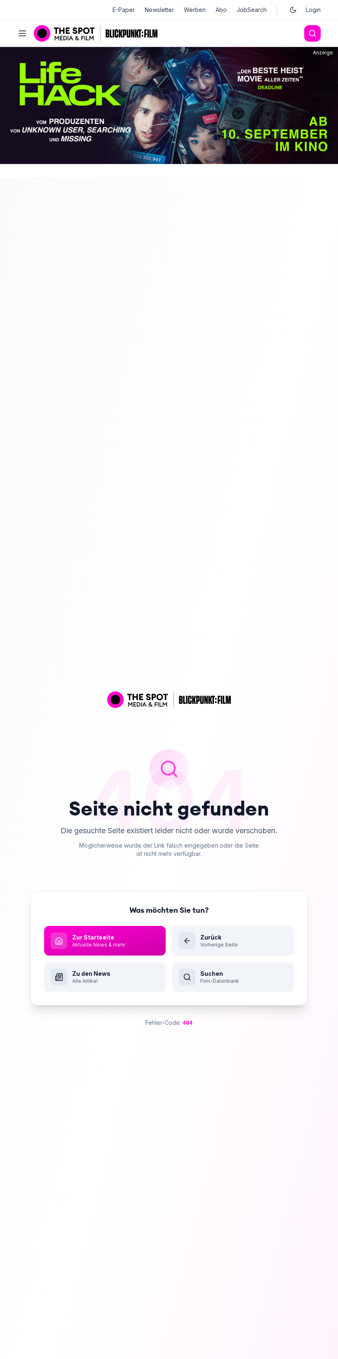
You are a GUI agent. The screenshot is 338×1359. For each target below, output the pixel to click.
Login (313, 9)
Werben (195, 9)
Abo (221, 9)
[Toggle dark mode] (293, 10)
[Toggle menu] (22, 33)
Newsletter (159, 9)
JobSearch (252, 9)
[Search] (312, 33)
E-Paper (124, 9)
